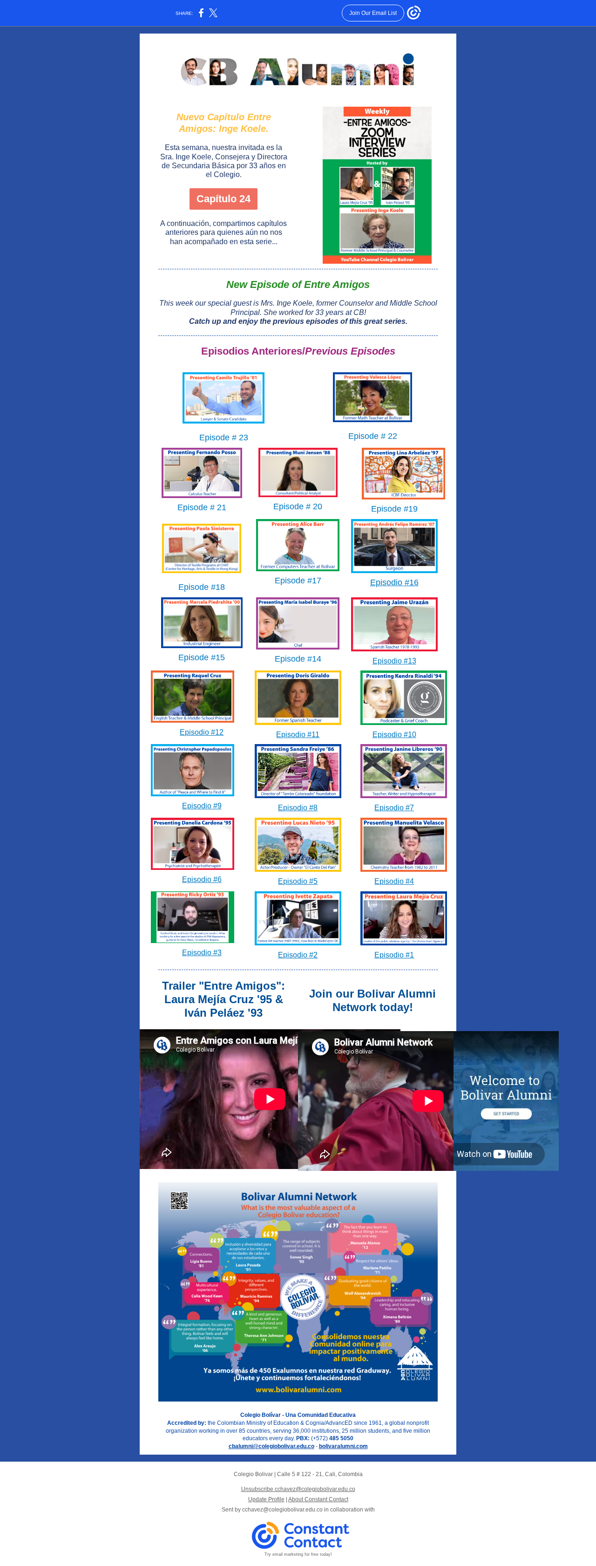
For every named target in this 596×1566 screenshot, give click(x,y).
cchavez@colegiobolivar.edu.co (282, 1509)
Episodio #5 (298, 881)
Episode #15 (201, 657)
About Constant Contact (318, 1499)
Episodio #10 (394, 735)
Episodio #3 (202, 953)
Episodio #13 (394, 661)
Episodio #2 (298, 955)
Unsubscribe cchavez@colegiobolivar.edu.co (298, 1489)
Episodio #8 (298, 808)
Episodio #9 (202, 806)
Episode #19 (394, 508)
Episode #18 (201, 587)
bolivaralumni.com (343, 1446)
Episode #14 (298, 658)
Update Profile (266, 1499)
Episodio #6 (202, 879)
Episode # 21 (201, 507)
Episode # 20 (297, 506)
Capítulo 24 (223, 199)
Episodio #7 (394, 808)
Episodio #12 (202, 732)
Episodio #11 (297, 735)
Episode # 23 (223, 437)
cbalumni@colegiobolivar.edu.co (271, 1446)
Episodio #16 (394, 582)
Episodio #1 (394, 955)
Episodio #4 (394, 881)
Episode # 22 (372, 436)
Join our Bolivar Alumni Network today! (372, 1000)
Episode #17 (298, 580)
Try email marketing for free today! (298, 1554)
